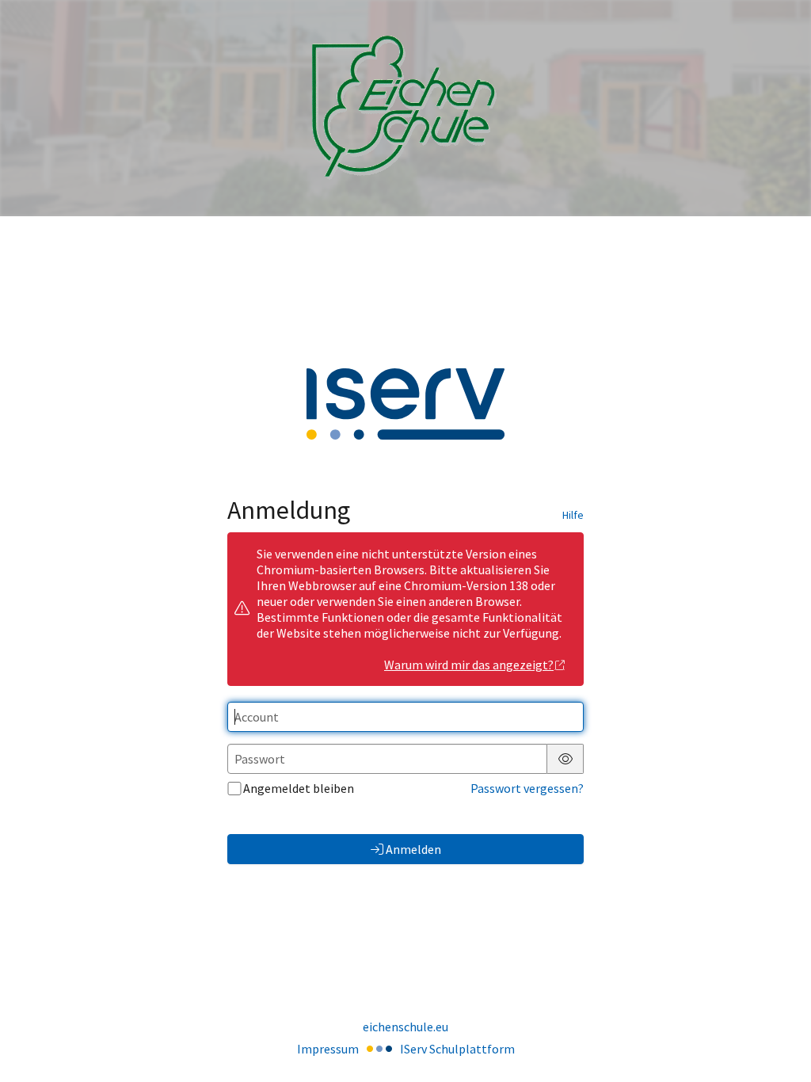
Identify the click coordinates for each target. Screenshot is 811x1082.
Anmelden (413, 849)
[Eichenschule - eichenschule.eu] (405, 108)
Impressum (328, 1049)
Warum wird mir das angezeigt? (469, 664)
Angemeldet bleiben (298, 788)
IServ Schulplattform (457, 1049)
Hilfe (573, 515)
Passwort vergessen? (527, 788)
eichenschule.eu (405, 1026)
